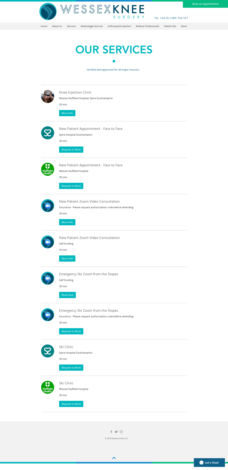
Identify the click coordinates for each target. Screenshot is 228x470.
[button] (71, 26)
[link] (123, 92)
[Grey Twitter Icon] (116, 432)
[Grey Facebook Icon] (111, 432)
